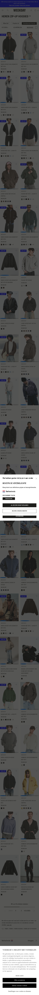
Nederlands (8, 498)
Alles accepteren (19, 980)
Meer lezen (20, 976)
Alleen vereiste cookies (19, 985)
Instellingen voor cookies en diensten (19, 991)
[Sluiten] (36, 478)
